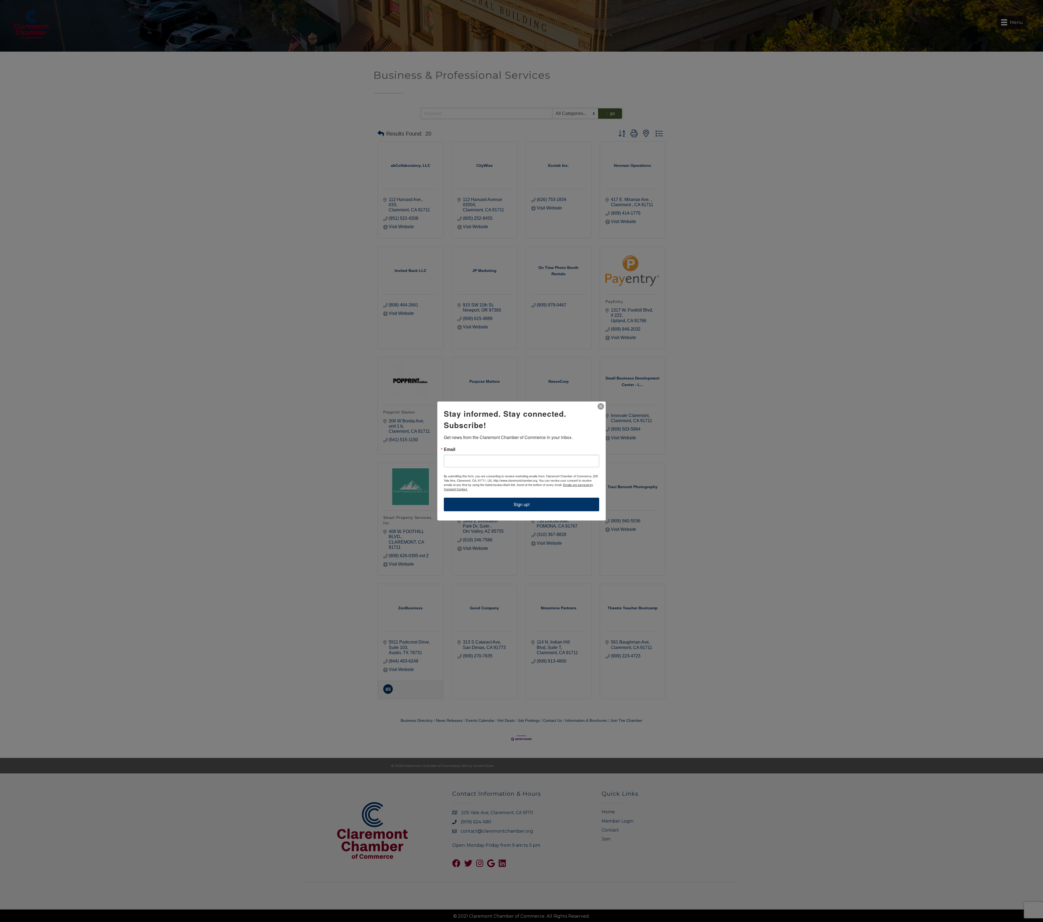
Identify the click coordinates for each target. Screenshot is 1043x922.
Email (449, 449)
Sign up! (522, 504)
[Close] (601, 406)
